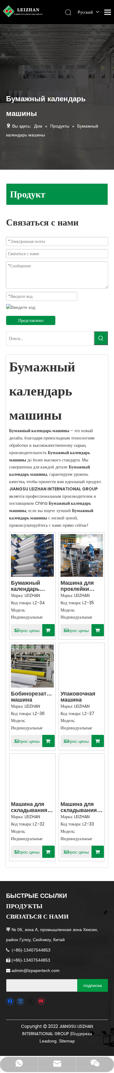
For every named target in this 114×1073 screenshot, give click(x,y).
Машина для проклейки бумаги (77, 586)
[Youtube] (41, 1001)
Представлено (30, 320)
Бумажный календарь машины (25, 586)
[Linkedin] (20, 1001)
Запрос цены (27, 630)
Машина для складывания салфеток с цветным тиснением (29, 807)
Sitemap (67, 1041)
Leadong (48, 1041)
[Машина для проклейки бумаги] (81, 555)
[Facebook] (10, 1001)
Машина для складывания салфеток (78, 807)
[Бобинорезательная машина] (32, 666)
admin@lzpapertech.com (36, 970)
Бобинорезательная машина (32, 697)
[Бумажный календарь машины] (32, 555)
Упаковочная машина (77, 697)
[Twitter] (30, 1001)
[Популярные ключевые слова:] (101, 338)
